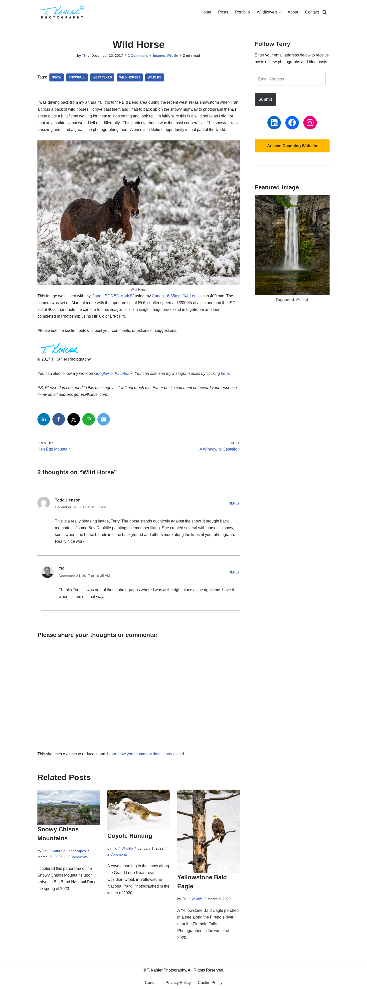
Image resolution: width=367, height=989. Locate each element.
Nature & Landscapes (69, 851)
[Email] (103, 419)
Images (159, 55)
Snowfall (77, 77)
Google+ (101, 373)
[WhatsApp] (88, 419)
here (225, 373)
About (293, 12)
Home (205, 12)
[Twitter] (73, 419)
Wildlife (172, 55)
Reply (234, 503)
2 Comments (138, 55)
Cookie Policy (210, 983)
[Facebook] (58, 419)
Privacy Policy (178, 983)
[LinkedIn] (43, 419)
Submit (265, 99)
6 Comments (77, 857)
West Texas (102, 77)
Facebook (124, 373)
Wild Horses (129, 77)
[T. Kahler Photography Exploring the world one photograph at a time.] (62, 11)
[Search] (324, 12)
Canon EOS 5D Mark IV (113, 296)
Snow (56, 77)
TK (84, 55)
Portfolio (242, 12)
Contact (312, 12)
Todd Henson (68, 500)
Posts (223, 12)
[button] (280, 12)
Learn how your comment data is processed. (146, 754)
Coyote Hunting (129, 835)
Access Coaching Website (292, 146)
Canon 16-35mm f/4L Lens (175, 296)
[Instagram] (310, 122)
